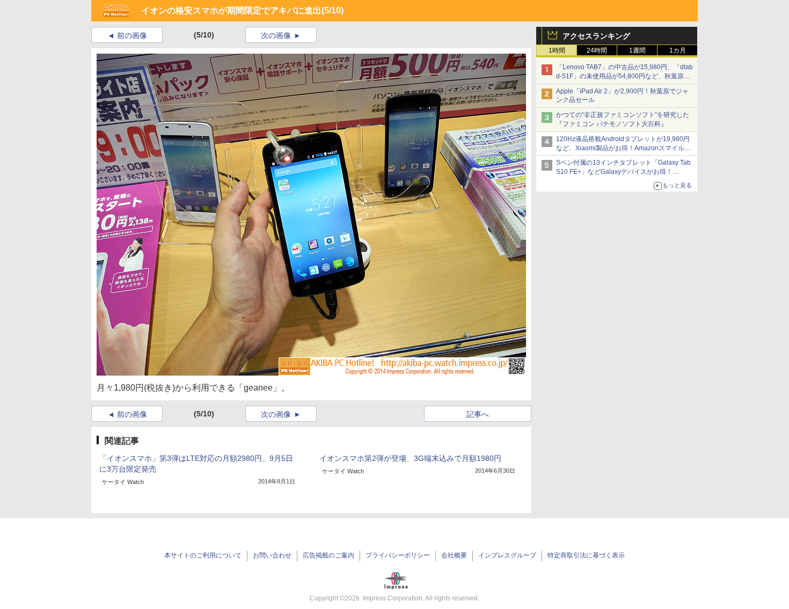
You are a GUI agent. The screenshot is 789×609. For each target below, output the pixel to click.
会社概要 (454, 555)
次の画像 (276, 35)
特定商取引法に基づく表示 (586, 555)
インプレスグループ (507, 555)
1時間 (557, 50)
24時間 (597, 50)
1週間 (637, 50)
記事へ (477, 414)
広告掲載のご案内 (328, 555)
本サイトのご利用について (203, 555)
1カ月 (677, 50)
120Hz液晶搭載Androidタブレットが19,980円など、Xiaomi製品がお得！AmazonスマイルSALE (623, 148)
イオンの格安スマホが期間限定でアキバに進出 (231, 10)
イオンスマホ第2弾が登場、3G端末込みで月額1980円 (410, 458)
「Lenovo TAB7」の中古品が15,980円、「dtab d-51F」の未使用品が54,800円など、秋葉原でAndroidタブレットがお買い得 (624, 76)
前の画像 (132, 35)
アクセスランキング (596, 36)
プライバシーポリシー (398, 555)
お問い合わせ (272, 555)
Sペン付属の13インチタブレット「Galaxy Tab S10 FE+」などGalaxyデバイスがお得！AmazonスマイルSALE (623, 172)
